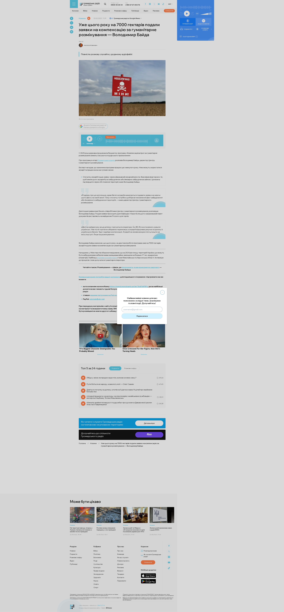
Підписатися (142, 316)
